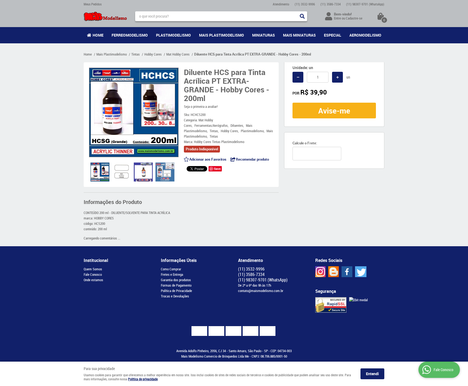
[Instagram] (320, 271)
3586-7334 (330, 4)
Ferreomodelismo (130, 35)
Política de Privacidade (176, 290)
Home (98, 35)
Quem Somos (93, 269)
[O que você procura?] (302, 16)
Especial (332, 35)
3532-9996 (305, 4)
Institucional (96, 260)
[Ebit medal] (358, 300)
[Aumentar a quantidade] (337, 77)
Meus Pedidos (93, 4)
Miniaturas (263, 35)
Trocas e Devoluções (175, 296)
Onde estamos (93, 279)
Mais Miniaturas (299, 35)
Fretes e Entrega (172, 274)
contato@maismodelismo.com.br (260, 290)
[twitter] (360, 271)
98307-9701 (365, 4)
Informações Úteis (179, 260)
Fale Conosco (93, 274)
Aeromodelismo (365, 35)
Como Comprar (171, 269)
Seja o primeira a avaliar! (201, 106)
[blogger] (333, 271)
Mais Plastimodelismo (221, 35)
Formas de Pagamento (176, 285)
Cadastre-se (354, 18)
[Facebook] (347, 271)
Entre (337, 18)
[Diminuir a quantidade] (297, 77)
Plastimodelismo (173, 35)
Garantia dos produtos (176, 279)
